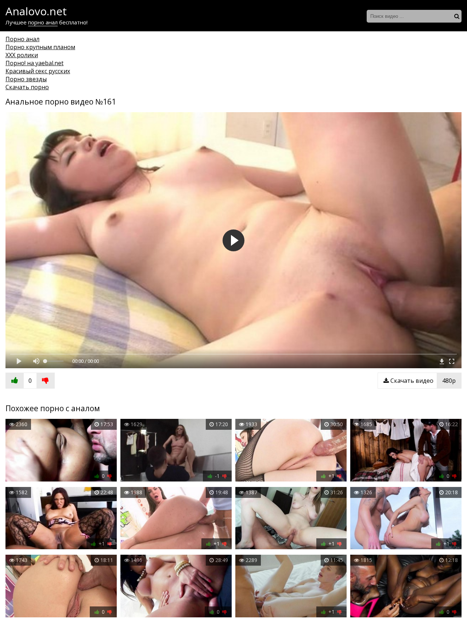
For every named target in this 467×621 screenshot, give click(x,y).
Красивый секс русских (37, 71)
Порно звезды (26, 79)
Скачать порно (27, 87)
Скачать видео (422, 381)
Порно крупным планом (40, 47)
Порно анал (22, 39)
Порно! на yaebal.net (34, 63)
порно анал (43, 22)
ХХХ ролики (21, 55)
